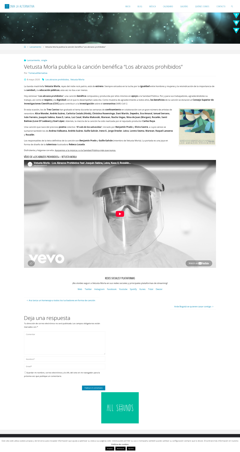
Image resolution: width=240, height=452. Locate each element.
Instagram (99, 289)
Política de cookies (120, 444)
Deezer (159, 289)
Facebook (111, 289)
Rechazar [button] (120, 448)
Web (80, 289)
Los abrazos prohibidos (57, 79)
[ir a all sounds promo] (120, 407)
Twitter (88, 289)
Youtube (123, 289)
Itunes (142, 289)
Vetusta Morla (77, 79)
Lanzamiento (35, 47)
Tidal (150, 289)
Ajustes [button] (131, 448)
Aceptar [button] (110, 448)
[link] (232, 6)
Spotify (133, 289)
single (44, 60)
